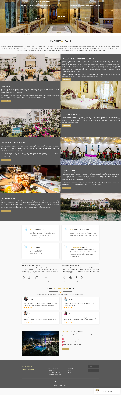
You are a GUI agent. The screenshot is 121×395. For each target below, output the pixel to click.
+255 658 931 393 (29, 1)
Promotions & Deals (83, 5)
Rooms (26, 5)
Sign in (71, 372)
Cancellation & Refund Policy (55, 372)
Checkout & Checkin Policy (54, 374)
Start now (65, 348)
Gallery (92, 5)
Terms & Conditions (53, 368)
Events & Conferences (44, 5)
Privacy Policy (51, 370)
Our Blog (70, 368)
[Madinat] (60, 5)
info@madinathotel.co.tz (44, 1)
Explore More (66, 79)
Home (21, 5)
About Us (50, 366)
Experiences (73, 5)
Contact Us (98, 5)
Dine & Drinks (33, 5)
